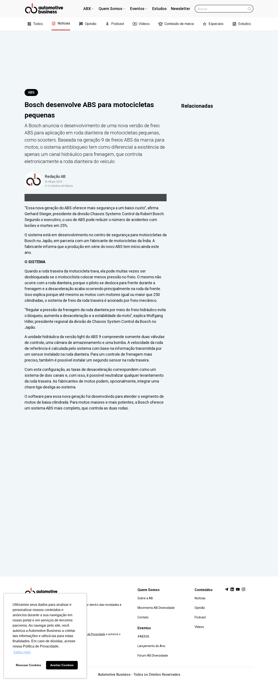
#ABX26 (143, 636)
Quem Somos (110, 8)
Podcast (117, 24)
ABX (87, 8)
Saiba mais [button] (22, 652)
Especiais (215, 24)
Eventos (137, 8)
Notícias (64, 23)
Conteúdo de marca (179, 24)
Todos (38, 24)
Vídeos (144, 24)
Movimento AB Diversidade (156, 607)
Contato (143, 617)
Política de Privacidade (91, 634)
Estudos (159, 8)
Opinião (90, 24)
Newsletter (180, 8)
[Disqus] (139, 489)
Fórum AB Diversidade (152, 655)
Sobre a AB (145, 598)
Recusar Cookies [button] (28, 665)
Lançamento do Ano (151, 646)
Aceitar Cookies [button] (62, 665)
